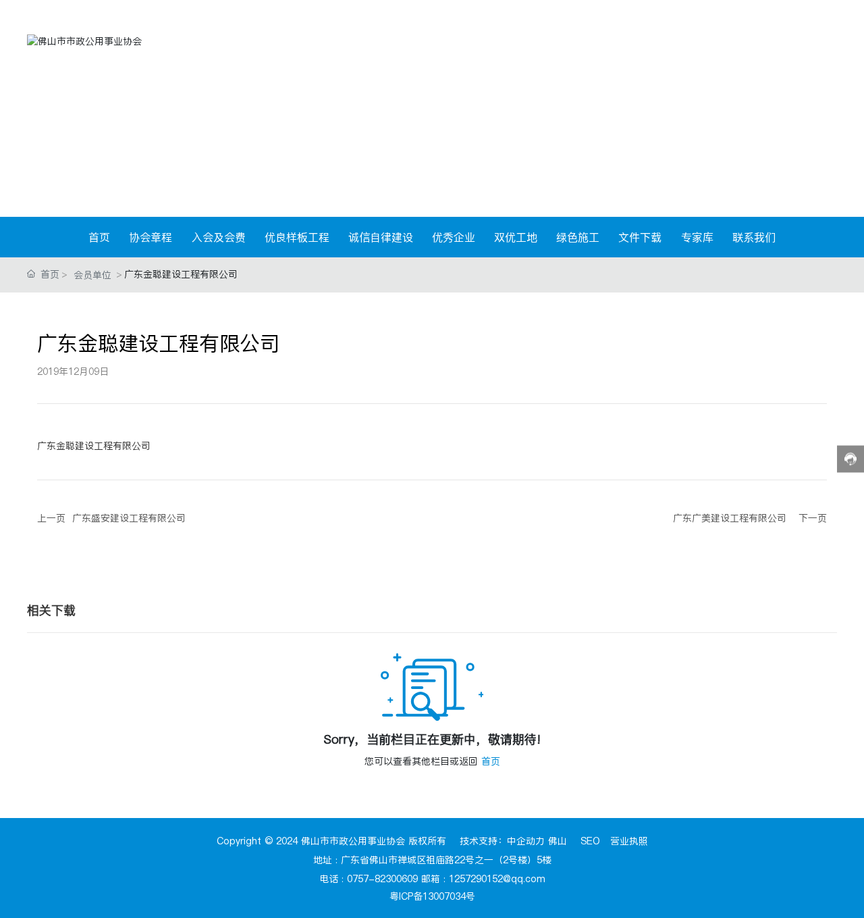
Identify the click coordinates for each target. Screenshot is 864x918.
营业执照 (629, 841)
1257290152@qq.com (497, 879)
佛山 (557, 841)
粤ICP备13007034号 (432, 896)
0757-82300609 (382, 879)
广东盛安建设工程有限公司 (129, 518)
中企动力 (526, 841)
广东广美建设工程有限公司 (729, 518)
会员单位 (92, 275)
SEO (590, 841)
